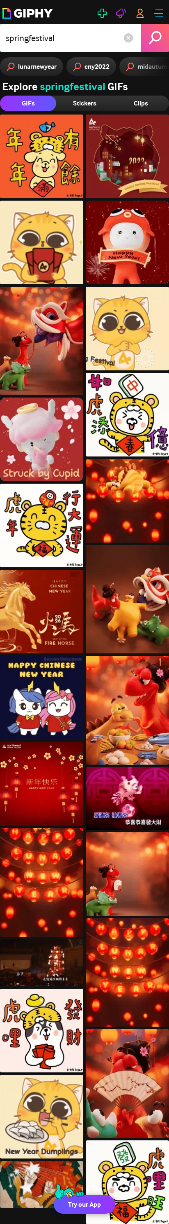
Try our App (84, 1204)
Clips (141, 103)
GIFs (28, 103)
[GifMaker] (102, 13)
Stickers (84, 103)
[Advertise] (121, 13)
